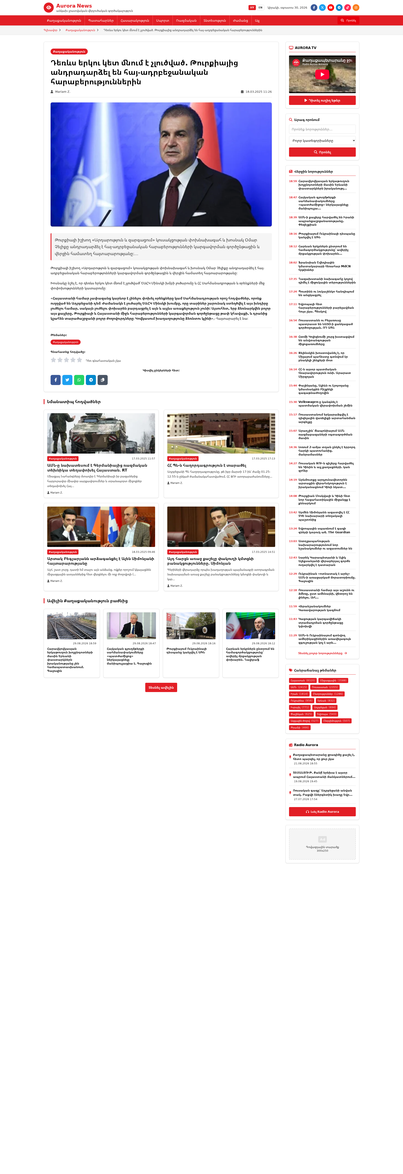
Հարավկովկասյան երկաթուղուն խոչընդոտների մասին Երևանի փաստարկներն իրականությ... (323, 184)
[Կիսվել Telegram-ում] (91, 380)
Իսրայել (300, 707)
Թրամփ (300, 727)
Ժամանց (240, 20)
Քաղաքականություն (64, 20)
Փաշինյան (301, 714)
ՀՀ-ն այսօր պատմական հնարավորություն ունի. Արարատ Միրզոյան (324, 373)
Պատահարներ (101, 20)
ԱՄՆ (299, 687)
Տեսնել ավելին (161, 687)
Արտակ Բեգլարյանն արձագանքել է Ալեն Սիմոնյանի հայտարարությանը (100, 561)
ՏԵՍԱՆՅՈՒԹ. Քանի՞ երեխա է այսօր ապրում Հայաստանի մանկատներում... (324, 774)
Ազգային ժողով (304, 721)
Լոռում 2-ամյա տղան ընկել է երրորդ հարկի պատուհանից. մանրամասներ (326, 450)
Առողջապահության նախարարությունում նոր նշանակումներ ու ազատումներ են (325, 544)
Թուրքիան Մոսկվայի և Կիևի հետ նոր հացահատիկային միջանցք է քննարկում (324, 499)
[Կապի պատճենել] (103, 380)
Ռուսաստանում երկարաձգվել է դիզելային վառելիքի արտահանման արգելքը (326, 418)
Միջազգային (333, 680)
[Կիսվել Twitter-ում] (67, 380)
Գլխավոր (50, 30)
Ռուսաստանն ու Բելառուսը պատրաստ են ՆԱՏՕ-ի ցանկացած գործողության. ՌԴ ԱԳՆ (325, 324)
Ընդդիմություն (336, 721)
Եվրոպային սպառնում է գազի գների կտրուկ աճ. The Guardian (324, 530)
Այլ (257, 20)
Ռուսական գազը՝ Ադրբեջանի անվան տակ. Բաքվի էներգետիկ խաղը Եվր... (322, 792)
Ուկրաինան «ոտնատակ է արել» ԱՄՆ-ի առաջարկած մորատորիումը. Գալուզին (327, 577)
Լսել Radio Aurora (325, 812)
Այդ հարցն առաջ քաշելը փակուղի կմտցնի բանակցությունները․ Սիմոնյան (210, 561)
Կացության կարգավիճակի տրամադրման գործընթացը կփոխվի (320, 622)
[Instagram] (356, 7)
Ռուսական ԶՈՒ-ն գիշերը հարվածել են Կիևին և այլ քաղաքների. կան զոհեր (326, 467)
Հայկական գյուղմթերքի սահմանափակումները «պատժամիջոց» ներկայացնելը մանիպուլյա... (323, 202)
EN (260, 7)
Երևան (326, 700)
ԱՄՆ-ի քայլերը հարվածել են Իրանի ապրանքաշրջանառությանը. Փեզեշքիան (326, 220)
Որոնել (325, 152)
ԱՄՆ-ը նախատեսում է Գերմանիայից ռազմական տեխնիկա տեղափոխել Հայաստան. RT (97, 468)
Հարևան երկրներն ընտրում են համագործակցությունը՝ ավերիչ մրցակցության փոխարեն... (323, 249)
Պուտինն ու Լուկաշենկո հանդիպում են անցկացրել (326, 293)
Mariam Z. (62, 92)
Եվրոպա (326, 714)
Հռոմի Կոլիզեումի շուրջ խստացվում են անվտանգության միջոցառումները (326, 340)
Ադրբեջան (325, 707)
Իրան (299, 694)
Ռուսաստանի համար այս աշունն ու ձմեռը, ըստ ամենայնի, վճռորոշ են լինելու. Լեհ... (326, 593)
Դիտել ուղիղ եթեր (324, 100)
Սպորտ (162, 20)
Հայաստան (303, 680)
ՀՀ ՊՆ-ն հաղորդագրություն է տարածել (206, 465)
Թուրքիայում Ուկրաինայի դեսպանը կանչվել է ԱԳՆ (186, 650)
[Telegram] (339, 7)
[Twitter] (322, 7)
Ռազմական (186, 20)
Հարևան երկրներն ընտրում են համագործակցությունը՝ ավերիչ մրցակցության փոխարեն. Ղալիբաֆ (250, 654)
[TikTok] (347, 7)
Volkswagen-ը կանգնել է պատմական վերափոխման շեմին (325, 404)
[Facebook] (314, 7)
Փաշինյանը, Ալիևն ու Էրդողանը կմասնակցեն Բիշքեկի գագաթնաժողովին (323, 389)
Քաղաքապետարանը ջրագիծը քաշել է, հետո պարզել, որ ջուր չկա (324, 757)
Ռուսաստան (325, 687)
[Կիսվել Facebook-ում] (56, 380)
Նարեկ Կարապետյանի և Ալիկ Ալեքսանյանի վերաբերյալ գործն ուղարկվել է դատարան (324, 561)
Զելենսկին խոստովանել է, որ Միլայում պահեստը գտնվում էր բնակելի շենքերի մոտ (323, 356)
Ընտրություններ (328, 694)
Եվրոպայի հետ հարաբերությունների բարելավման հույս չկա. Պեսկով (326, 307)
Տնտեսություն (215, 20)
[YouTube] (330, 7)
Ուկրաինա (302, 700)
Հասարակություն (135, 20)
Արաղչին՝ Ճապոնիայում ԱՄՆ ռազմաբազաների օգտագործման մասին (325, 434)
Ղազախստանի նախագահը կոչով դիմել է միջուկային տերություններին (327, 281)
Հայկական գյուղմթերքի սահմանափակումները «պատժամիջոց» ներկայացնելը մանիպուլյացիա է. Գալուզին (129, 656)
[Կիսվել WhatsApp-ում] (79, 380)
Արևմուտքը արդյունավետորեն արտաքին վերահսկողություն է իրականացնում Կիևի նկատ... (322, 483)
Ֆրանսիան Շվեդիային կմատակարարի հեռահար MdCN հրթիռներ (324, 266)
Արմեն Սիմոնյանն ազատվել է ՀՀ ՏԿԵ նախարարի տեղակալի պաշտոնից (323, 515)
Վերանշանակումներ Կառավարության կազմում (319, 608)
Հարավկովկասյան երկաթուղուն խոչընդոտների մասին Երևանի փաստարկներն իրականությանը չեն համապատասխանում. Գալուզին (70, 660)
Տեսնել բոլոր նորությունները (320, 653)
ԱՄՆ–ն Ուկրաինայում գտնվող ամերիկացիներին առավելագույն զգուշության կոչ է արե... (324, 639)
